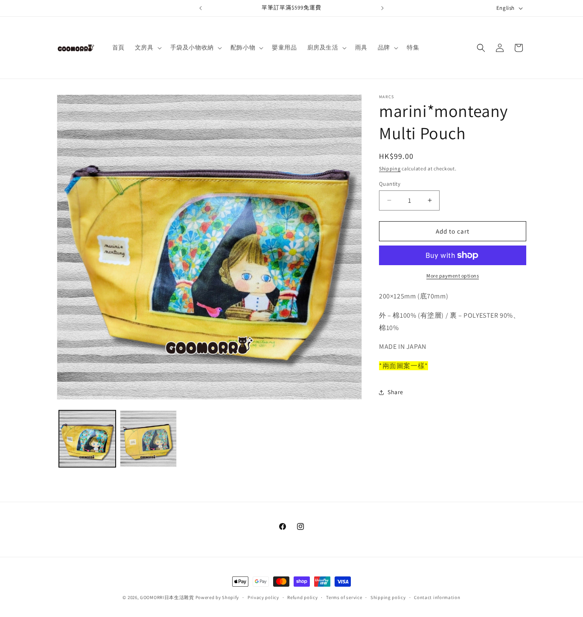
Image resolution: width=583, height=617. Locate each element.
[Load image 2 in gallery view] (148, 438)
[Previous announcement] (200, 8)
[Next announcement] (382, 8)
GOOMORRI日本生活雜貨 (167, 597)
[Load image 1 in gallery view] (87, 438)
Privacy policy (263, 597)
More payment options (452, 275)
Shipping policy (388, 597)
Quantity (389, 183)
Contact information (437, 597)
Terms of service (344, 597)
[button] (147, 47)
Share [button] (395, 392)
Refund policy (302, 597)
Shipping (390, 168)
